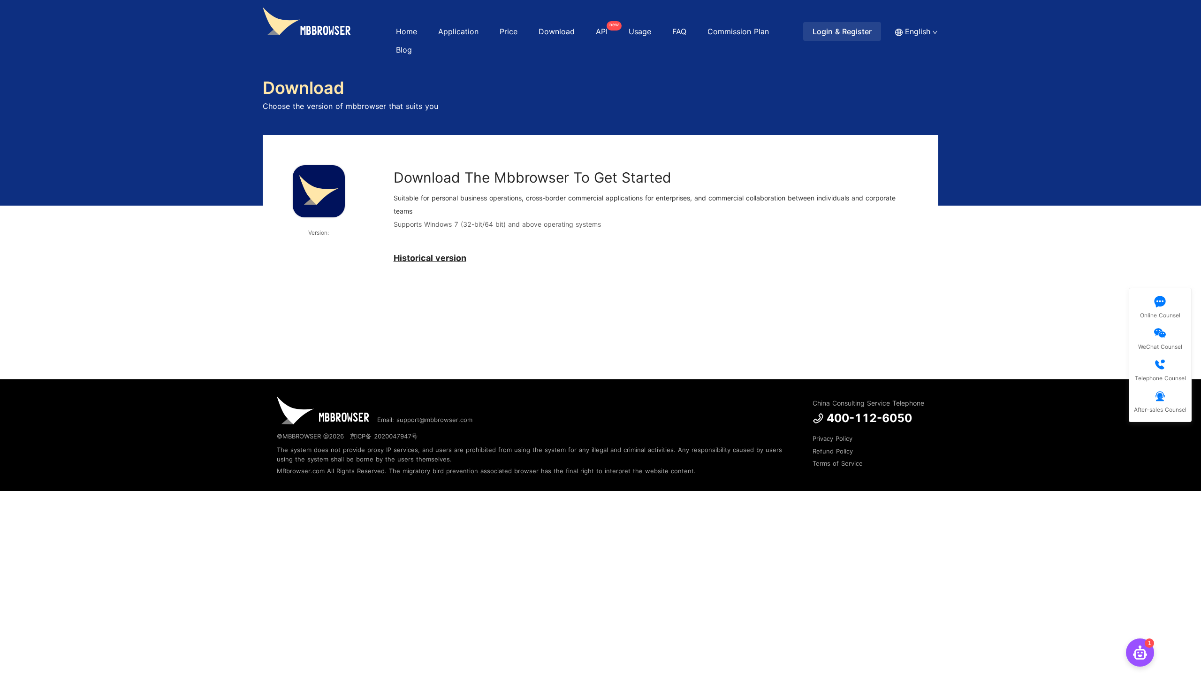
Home (406, 31)
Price (508, 31)
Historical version (430, 258)
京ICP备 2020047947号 (384, 436)
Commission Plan (738, 31)
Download (557, 31)
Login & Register (842, 31)
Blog (404, 49)
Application (458, 31)
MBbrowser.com (301, 471)
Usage (640, 31)
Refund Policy (833, 451)
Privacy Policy (832, 438)
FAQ (679, 31)
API (606, 29)
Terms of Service (838, 463)
